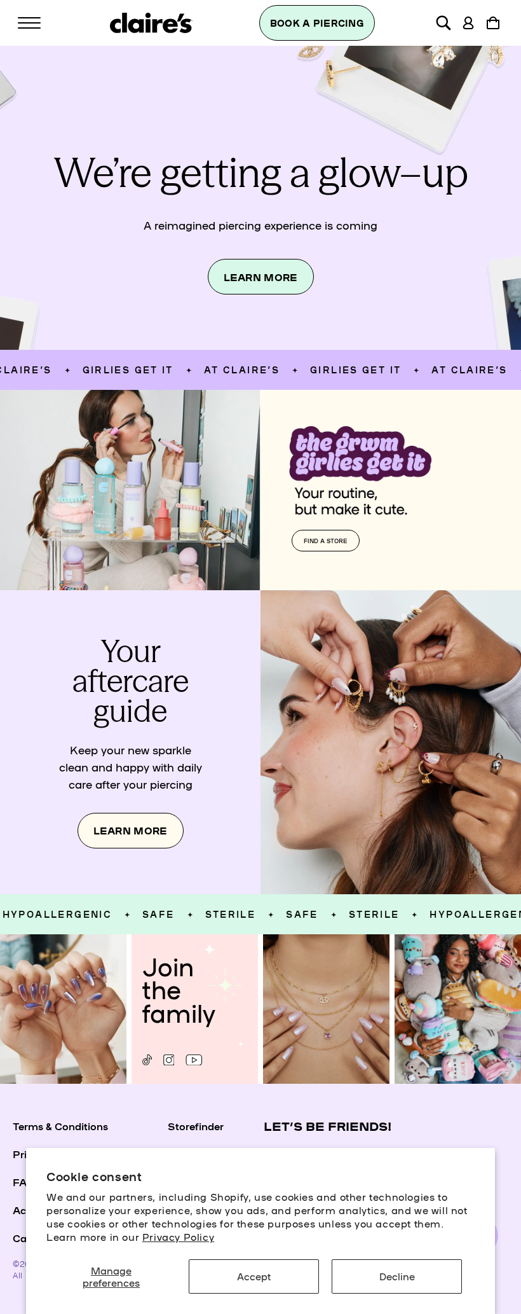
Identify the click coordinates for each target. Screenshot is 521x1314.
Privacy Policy (178, 1236)
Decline (397, 1276)
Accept (254, 1276)
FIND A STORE (326, 540)
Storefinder (196, 1126)
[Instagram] (168, 1060)
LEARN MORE (261, 277)
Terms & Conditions (60, 1126)
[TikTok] (147, 1060)
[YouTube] (194, 1060)
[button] (29, 23)
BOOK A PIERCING (317, 23)
